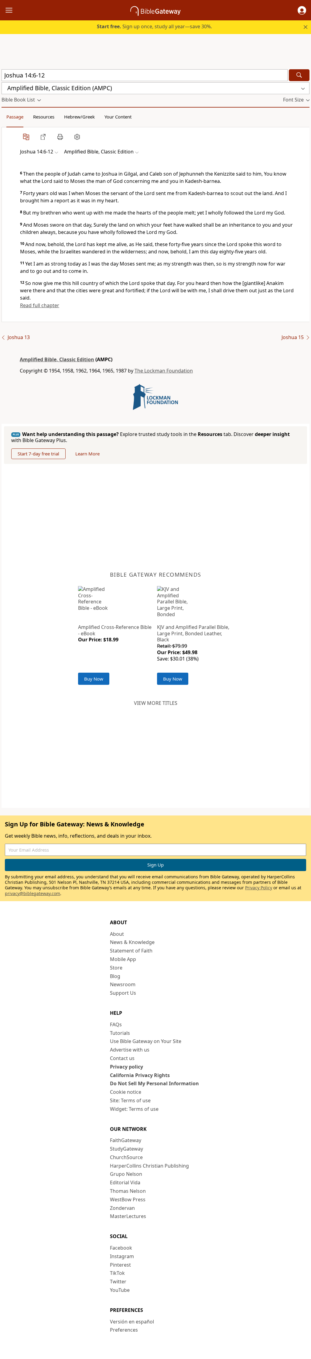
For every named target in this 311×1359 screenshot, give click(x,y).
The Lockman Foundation (164, 370)
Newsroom (122, 984)
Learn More (87, 454)
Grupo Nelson (126, 1174)
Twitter (118, 1281)
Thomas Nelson (128, 1191)
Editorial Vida (125, 1182)
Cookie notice (125, 1092)
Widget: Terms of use (134, 1109)
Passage (14, 117)
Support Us (123, 993)
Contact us (122, 1058)
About (117, 934)
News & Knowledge (132, 942)
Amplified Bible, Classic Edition (57, 359)
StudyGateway (126, 1148)
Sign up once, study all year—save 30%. (154, 26)
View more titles (155, 703)
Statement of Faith (131, 950)
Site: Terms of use (130, 1100)
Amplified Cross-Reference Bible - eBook (115, 630)
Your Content (118, 117)
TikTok (117, 1273)
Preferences (124, 1329)
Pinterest (120, 1264)
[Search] (299, 75)
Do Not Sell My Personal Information (154, 1083)
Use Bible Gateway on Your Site (145, 1041)
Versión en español (132, 1321)
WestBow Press (127, 1199)
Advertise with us (129, 1049)
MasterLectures (128, 1216)
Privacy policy (126, 1066)
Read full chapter (39, 305)
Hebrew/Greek (79, 117)
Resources (43, 117)
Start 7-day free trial (38, 454)
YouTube (120, 1290)
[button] (302, 10)
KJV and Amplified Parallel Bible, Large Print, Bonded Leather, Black (193, 633)
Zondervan (122, 1208)
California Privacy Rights (140, 1075)
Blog (115, 976)
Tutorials (120, 1033)
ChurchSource (126, 1157)
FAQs (116, 1024)
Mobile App (123, 959)
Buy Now (93, 679)
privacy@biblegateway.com (32, 893)
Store (116, 967)
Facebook (121, 1247)
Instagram (122, 1256)
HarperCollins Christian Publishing (149, 1165)
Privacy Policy (258, 888)
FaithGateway (125, 1140)
